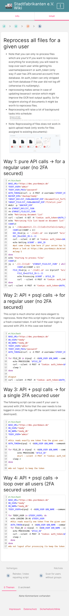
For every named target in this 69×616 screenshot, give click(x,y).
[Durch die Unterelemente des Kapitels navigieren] (22, 26)
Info (17, 16)
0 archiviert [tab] (24, 587)
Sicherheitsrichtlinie (50, 609)
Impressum (15, 609)
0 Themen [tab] (9, 587)
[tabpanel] (34, 596)
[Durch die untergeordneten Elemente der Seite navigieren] (34, 26)
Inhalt (52, 16)
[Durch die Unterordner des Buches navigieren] (10, 26)
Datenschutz (30, 609)
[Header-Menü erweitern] (60, 6)
